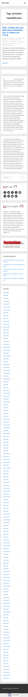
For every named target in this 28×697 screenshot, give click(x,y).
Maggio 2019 (6, 473)
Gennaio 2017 (6, 540)
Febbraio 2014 (6, 632)
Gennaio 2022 (6, 390)
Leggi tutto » (5, 63)
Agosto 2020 (6, 436)
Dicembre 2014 (6, 603)
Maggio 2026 (6, 292)
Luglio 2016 (5, 557)
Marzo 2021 (5, 416)
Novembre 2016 (6, 545)
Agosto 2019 (6, 471)
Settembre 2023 (6, 356)
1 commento (13, 41)
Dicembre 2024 (6, 327)
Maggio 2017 (6, 534)
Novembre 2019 (6, 462)
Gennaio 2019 (6, 485)
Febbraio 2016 (6, 571)
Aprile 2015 (5, 591)
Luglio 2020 (5, 439)
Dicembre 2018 (6, 488)
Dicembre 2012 (6, 672)
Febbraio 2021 (6, 419)
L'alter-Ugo (5, 3)
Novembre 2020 (6, 427)
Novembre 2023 (6, 350)
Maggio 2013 (6, 658)
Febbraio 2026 (6, 301)
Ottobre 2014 (6, 609)
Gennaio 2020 (6, 456)
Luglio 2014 (5, 617)
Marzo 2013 (5, 663)
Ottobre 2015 (6, 583)
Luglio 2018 (5, 499)
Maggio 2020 (6, 445)
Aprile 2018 (5, 508)
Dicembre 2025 (6, 307)
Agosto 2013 (6, 649)
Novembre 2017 (6, 522)
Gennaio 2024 (6, 344)
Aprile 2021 (5, 413)
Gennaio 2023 (6, 367)
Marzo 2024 (5, 338)
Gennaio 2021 (6, 422)
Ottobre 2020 (6, 430)
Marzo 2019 (5, 479)
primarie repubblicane (8, 45)
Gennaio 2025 (6, 324)
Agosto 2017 (6, 528)
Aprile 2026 (5, 295)
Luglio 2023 (5, 361)
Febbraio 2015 (6, 597)
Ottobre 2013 (6, 643)
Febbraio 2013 (6, 666)
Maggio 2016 (6, 563)
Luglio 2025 (5, 315)
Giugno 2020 (6, 442)
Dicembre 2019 (6, 459)
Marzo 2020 (5, 450)
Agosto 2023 (6, 358)
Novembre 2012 (6, 675)
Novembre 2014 (6, 606)
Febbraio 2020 (6, 453)
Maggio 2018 (6, 505)
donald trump (11, 43)
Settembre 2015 (6, 586)
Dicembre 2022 (6, 370)
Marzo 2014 (5, 629)
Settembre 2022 (6, 379)
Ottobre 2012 (6, 678)
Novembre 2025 (6, 309)
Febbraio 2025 (6, 321)
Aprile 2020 (5, 448)
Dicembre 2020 (6, 425)
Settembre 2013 (6, 646)
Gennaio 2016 (6, 574)
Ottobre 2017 (6, 525)
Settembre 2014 (6, 611)
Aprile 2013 (5, 660)
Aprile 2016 (5, 565)
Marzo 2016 (5, 568)
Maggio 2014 (6, 623)
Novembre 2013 (6, 640)
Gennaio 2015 (6, 600)
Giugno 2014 (6, 620)
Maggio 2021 (6, 410)
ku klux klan (19, 43)
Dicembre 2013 (6, 637)
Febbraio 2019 (6, 482)
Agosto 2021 (6, 404)
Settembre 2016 (6, 551)
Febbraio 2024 (6, 341)
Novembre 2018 (6, 491)
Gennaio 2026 (6, 304)
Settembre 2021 (6, 402)
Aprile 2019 (5, 476)
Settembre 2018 (6, 496)
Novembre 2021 (6, 396)
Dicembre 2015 (6, 577)
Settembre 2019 (6, 468)
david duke (5, 43)
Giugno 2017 (6, 531)
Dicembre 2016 (6, 542)
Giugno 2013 (6, 655)
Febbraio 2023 (6, 364)
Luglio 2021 (5, 407)
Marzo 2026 (5, 298)
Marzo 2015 (5, 594)
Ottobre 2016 (6, 548)
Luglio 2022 (5, 384)
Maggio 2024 (6, 335)
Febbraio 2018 (6, 514)
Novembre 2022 (6, 373)
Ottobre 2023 (6, 353)
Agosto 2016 (6, 554)
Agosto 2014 (6, 614)
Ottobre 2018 (6, 494)
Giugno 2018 (6, 502)
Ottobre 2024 (6, 330)
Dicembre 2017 (6, 519)
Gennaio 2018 (6, 517)
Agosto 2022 (6, 381)
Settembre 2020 (6, 433)
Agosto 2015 (6, 588)
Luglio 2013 (5, 652)
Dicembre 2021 (6, 393)
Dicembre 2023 (6, 347)
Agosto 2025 (6, 312)
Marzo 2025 (5, 318)
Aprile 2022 (5, 387)
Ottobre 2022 (6, 376)
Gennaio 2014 (6, 635)
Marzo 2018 (5, 511)
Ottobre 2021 (6, 399)
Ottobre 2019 (6, 465)
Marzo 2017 (5, 537)
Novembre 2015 (6, 580)
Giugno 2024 (6, 332)
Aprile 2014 (5, 626)
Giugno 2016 (6, 560)
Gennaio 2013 (6, 669)
